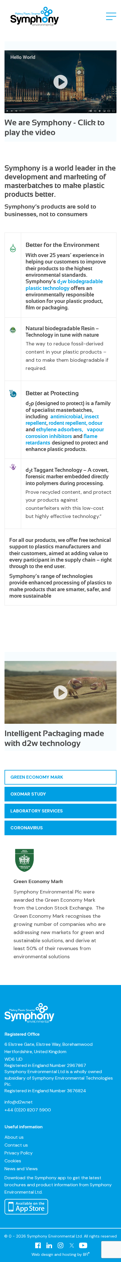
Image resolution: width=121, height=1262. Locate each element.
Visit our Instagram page (60, 1245)
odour (95, 423)
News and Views (21, 1169)
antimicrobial (66, 416)
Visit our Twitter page (71, 1245)
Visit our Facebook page (38, 1245)
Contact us (16, 1145)
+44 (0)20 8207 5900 (28, 1110)
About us (14, 1137)
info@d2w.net (19, 1102)
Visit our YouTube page (83, 1245)
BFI (86, 1254)
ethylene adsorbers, (60, 429)
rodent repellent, (68, 423)
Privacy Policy (19, 1153)
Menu (111, 16)
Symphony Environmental (35, 16)
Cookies (13, 1161)
